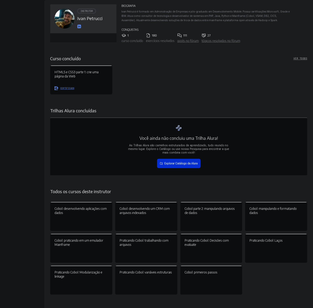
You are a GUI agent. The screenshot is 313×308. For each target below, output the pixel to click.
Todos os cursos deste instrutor (80, 191)
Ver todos (300, 58)
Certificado (67, 88)
